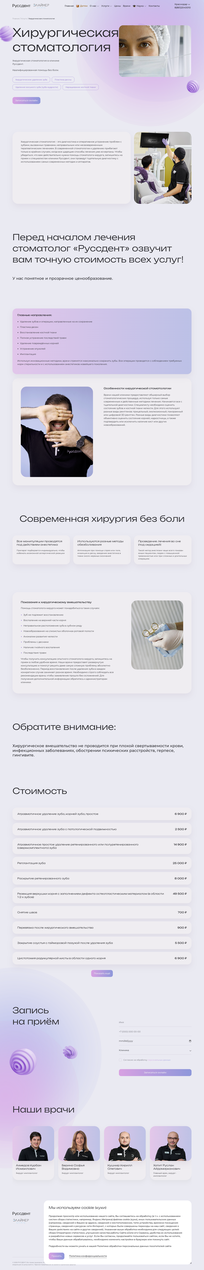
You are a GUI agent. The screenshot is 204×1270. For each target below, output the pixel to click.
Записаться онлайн (26, 100)
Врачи (126, 6)
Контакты (154, 6)
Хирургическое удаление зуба (31, 79)
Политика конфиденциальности (88, 1256)
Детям (84, 6)
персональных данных (159, 1060)
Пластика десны (63, 79)
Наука (140, 6)
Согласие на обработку (146, 1060)
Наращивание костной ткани (81, 87)
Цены (117, 6)
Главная (69, 6)
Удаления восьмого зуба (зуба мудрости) (36, 87)
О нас (93, 6)
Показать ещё (102, 973)
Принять (56, 1256)
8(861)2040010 (183, 7)
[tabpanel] (183, 7)
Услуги (105, 6)
